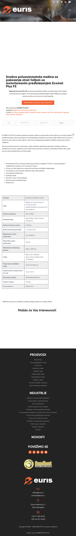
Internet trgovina (38, 427)
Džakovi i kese (38, 380)
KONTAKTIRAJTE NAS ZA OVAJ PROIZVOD (38, 102)
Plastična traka (38, 368)
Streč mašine (10, 114)
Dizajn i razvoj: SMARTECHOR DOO (38, 533)
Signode (66, 112)
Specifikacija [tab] (44, 123)
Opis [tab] (9, 123)
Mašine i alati (24, 112)
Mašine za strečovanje (20, 110)
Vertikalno (19, 114)
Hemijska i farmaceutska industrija (38, 409)
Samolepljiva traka (38, 377)
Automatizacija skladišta (38, 386)
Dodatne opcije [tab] (62, 123)
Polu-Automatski (56, 112)
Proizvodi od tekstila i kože (38, 418)
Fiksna (16, 112)
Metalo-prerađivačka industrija (38, 398)
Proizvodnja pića (38, 404)
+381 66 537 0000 (38, 519)
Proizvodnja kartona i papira (38, 407)
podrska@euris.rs (38, 495)
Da (13, 112)
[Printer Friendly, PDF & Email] (73, 135)
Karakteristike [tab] (25, 123)
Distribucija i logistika (38, 424)
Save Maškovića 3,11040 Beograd (38, 505)
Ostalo (38, 430)
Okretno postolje (35, 112)
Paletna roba (45, 112)
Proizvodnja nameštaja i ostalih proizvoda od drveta (38, 412)
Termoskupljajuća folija (38, 363)
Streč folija (32, 110)
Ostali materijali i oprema (38, 383)
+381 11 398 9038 (38, 516)
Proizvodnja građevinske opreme (38, 415)
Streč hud (38, 365)
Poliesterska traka (38, 374)
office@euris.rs (38, 493)
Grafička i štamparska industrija (38, 421)
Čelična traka (38, 371)
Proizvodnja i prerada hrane (38, 401)
